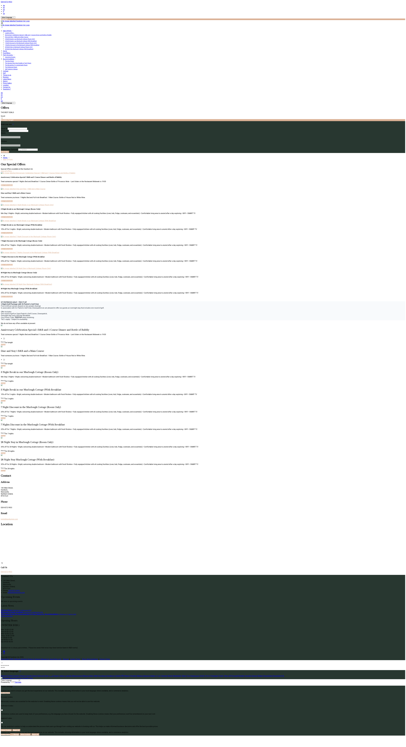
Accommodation (8, 59)
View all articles (7, 616)
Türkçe (184, 676)
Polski (221, 676)
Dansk (34, 676)
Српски (254, 676)
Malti (96, 676)
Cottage (5, 71)
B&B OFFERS (7, 31)
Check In (4, 129)
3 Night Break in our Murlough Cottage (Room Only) (20, 39)
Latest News (7, 79)
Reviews (6, 77)
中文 (282, 676)
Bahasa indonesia (143, 676)
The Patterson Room (11, 67)
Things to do (7, 75)
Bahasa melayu (88, 676)
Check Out (4, 131)
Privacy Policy (104, 659)
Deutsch (4, 676)
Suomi (56, 676)
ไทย (188, 676)
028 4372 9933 (6, 2)
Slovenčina (276, 676)
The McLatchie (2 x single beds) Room (16, 65)
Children (4, 141)
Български (102, 676)
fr (3, 12)
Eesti (47, 676)
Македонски (77, 676)
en (4, 8)
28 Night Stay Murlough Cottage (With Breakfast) (19, 49)
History (5, 81)
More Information (7, 185)
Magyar (127, 676)
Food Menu (6, 53)
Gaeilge (29, 676)
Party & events (8, 55)
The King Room (9, 61)
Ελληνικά (40, 676)
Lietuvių (62, 676)
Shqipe (260, 676)
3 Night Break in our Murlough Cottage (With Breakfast (21, 41)
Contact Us (6, 87)
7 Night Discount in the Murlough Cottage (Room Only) (21, 43)
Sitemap (66, 659)
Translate (17, 682)
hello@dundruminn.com (9, 519)
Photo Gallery (7, 83)
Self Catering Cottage (11, 69)
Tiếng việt (227, 676)
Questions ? (7, 89)
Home (5, 51)
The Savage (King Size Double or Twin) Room (18, 63)
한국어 (207, 676)
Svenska (248, 676)
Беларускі (111, 676)
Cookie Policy (75, 659)
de (4, 6)
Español (16, 676)
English (10, 676)
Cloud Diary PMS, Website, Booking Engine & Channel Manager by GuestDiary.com (31, 659)
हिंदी (122, 676)
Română (241, 676)
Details (3, 344)
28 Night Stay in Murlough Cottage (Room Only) (19, 47)
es (4, 10)
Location (6, 85)
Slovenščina (267, 676)
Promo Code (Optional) (9, 150)
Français (23, 676)
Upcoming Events (10, 57)
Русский (234, 676)
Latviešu (68, 676)
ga (4, 14)
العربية (51, 676)
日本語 (201, 676)
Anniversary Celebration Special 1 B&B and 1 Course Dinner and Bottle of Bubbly (28, 35)
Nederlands (177, 676)
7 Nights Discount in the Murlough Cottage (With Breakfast (22, 45)
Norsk (170, 676)
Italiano (153, 676)
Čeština (118, 676)
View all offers (6, 171)
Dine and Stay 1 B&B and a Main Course (16, 37)
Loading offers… (9, 33)
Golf (4, 73)
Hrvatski (133, 676)
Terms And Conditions (90, 659)
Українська (194, 676)
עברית (158, 676)
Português (214, 676)
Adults (3, 133)
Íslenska (164, 676)
